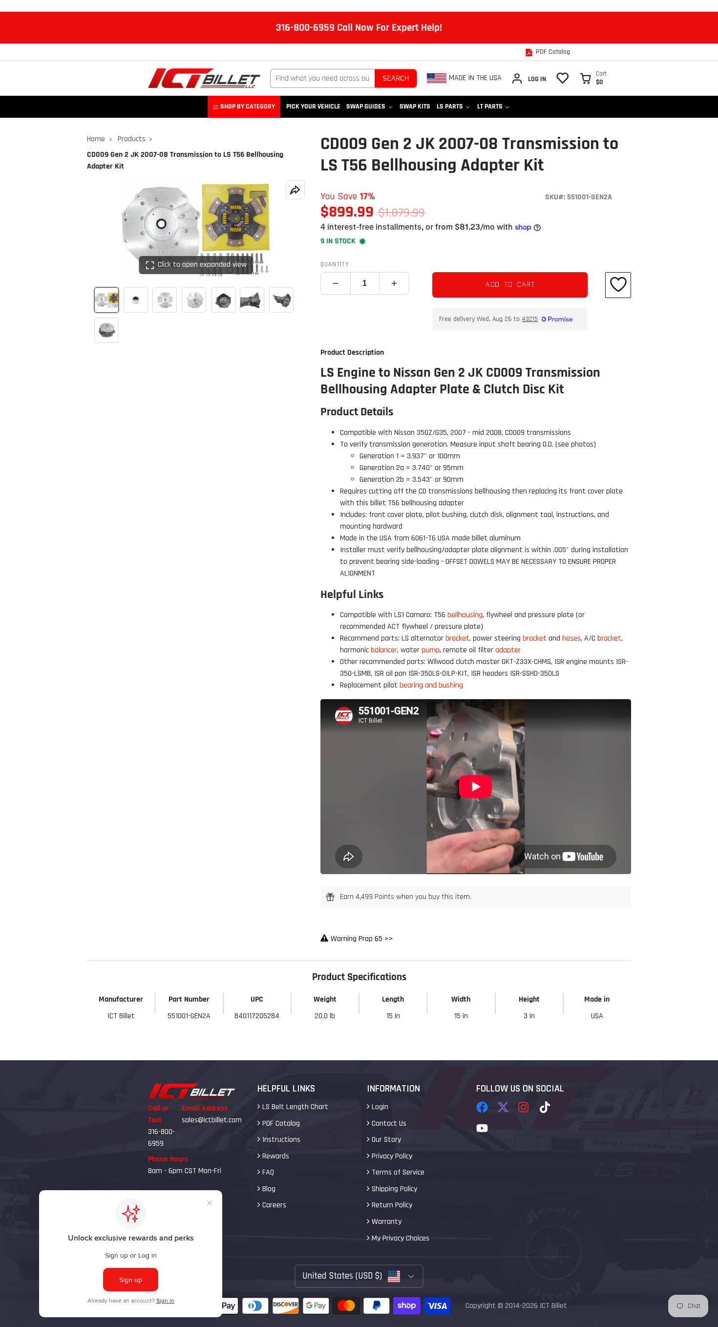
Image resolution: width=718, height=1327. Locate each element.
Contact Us (388, 1123)
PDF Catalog (280, 1123)
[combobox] (323, 78)
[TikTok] (545, 1107)
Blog (267, 1189)
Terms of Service (397, 1172)
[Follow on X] (503, 1107)
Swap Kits (415, 106)
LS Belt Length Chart (294, 1107)
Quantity (334, 264)
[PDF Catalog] (547, 52)
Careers (273, 1205)
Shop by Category (247, 106)
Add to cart (510, 284)
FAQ (267, 1172)
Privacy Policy (391, 1156)
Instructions (280, 1139)
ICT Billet (553, 1306)
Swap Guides (365, 106)
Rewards (274, 1156)
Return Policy (391, 1205)
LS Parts (450, 106)
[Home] (204, 78)
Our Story (385, 1139)
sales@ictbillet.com (212, 1120)
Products (132, 139)
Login (379, 1107)
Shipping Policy (393, 1189)
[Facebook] (482, 1107)
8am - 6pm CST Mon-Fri (184, 1171)
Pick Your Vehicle (313, 106)
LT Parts (490, 106)
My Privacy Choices (399, 1238)
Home (96, 139)
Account (528, 78)
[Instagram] (524, 1107)
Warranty (385, 1222)
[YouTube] (482, 1128)
